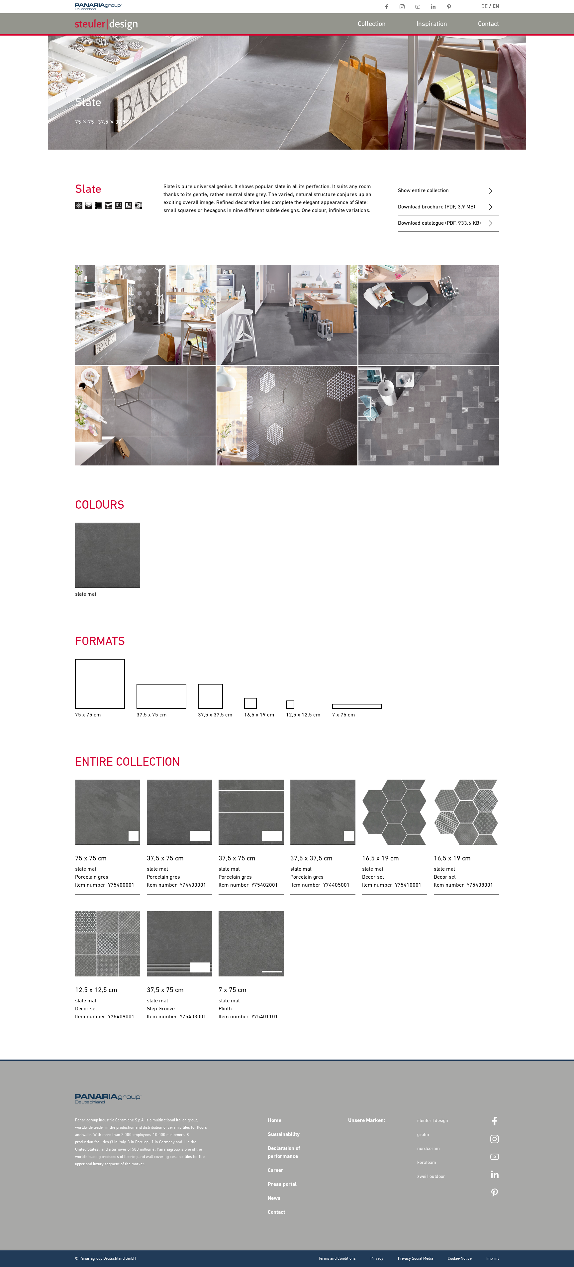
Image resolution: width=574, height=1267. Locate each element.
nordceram (428, 1148)
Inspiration (432, 24)
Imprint (492, 1259)
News (274, 1198)
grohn (423, 1134)
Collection (372, 24)
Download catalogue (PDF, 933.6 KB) (439, 223)
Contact (488, 24)
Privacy (376, 1259)
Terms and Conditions (337, 1259)
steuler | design (432, 1120)
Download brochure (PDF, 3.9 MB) (436, 207)
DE (484, 6)
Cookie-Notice (460, 1259)
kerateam (426, 1162)
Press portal (282, 1184)
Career (275, 1170)
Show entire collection (423, 190)
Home (274, 1120)
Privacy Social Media (415, 1259)
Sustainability (284, 1134)
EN (496, 6)
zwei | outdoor (431, 1176)
